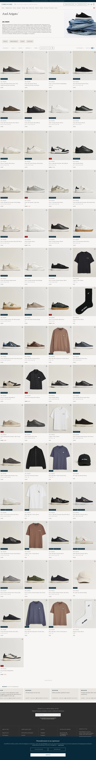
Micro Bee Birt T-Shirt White (32, 514)
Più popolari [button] (80, 48)
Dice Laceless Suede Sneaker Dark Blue (59, 592)
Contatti (23, 735)
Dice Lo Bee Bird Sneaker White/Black (58, 163)
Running (46, 8)
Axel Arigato (3, 81)
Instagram (43, 732)
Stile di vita (31, 8)
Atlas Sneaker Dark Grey (31, 436)
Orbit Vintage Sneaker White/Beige (33, 280)
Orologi (23, 8)
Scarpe (14, 8)
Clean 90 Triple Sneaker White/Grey (34, 163)
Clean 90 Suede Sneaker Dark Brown (10, 122)
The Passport (5, 735)
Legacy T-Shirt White (54, 436)
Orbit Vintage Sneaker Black (56, 241)
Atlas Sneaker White (30, 241)
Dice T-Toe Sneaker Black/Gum (56, 319)
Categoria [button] (5, 48)
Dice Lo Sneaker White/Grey (8, 163)
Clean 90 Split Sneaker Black (56, 553)
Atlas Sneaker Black (54, 397)
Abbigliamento (8, 8)
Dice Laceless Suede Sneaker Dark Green (35, 592)
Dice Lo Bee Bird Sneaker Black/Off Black (59, 514)
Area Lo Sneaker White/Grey (56, 202)
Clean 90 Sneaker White (31, 83)
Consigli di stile (82, 4)
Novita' (3, 8)
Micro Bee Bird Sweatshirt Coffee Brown (59, 358)
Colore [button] (20, 48)
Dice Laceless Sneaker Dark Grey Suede (10, 592)
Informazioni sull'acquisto (27, 732)
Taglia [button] (13, 48)
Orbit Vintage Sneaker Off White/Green (10, 319)
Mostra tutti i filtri (46, 48)
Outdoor (41, 8)
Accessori (19, 8)
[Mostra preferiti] (91, 4)
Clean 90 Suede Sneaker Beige (32, 319)
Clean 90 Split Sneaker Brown (32, 358)
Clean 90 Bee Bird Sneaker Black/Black (10, 553)
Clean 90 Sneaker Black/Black (32, 122)
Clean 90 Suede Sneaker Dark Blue (9, 631)
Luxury (55, 8)
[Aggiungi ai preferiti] (22, 52)
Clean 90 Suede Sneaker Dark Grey (9, 83)
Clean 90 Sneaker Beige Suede (8, 280)
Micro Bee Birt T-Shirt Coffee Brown (58, 631)
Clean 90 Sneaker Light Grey (32, 202)
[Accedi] (88, 4)
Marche (37, 8)
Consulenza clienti (69, 4)
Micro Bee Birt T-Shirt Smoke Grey (57, 475)
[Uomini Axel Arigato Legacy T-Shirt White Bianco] (60, 418)
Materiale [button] (28, 48)
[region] (48, 694)
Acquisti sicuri (5, 732)
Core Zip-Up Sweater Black (31, 475)
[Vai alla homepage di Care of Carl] (7, 4)
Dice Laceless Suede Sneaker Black (58, 280)
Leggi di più (61, 745)
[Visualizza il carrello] (94, 4)
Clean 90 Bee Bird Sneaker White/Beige (10, 202)
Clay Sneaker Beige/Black (7, 670)
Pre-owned (51, 8)
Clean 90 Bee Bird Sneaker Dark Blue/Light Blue (11, 358)
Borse (27, 8)
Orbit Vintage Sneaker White (56, 122)
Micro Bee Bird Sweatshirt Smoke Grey (34, 631)
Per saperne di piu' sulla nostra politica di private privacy (48, 718)
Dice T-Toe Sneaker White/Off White (10, 514)
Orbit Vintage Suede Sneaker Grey (9, 475)
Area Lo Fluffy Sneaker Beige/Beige (57, 83)
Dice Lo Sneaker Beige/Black (8, 397)
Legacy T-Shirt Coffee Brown (32, 553)
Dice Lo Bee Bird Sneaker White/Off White (11, 241)
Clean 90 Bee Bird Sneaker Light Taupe (10, 436)
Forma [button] (35, 48)
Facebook (43, 735)
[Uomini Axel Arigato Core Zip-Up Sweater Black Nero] (36, 457)
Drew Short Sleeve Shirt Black (32, 397)
